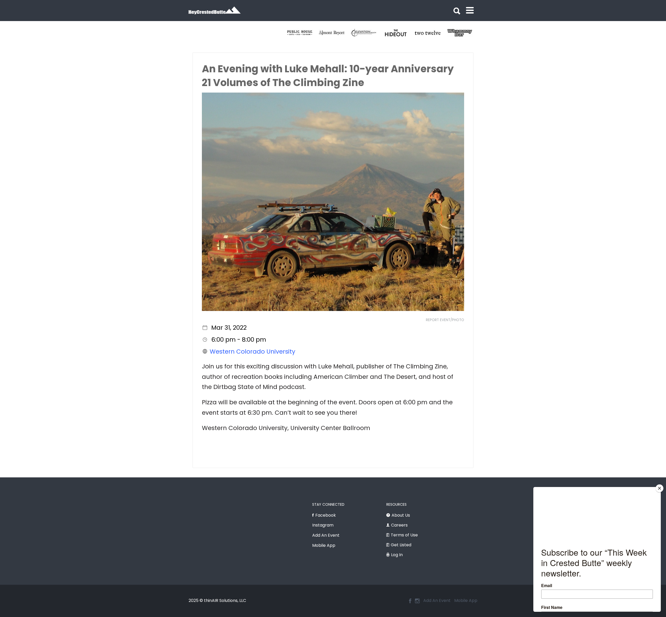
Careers (399, 525)
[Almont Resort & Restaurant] (405, 33)
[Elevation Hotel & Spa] (437, 33)
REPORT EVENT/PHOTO (445, 319)
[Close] (659, 488)
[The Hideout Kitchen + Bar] (469, 33)
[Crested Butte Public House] (373, 33)
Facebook (325, 515)
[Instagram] (417, 601)
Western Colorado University (252, 351)
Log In (397, 555)
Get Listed (401, 545)
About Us (401, 515)
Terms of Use (404, 535)
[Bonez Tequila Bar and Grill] (341, 33)
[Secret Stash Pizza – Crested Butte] (309, 33)
